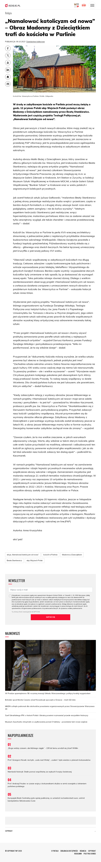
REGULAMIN (78, 853)
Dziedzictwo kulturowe (35, 42)
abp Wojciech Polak (35, 560)
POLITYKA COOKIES (90, 853)
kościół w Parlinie (50, 555)
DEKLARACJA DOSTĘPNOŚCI (69, 850)
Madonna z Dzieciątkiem (72, 555)
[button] (95, 831)
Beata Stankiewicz (14, 560)
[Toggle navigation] (92, 5)
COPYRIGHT (92, 850)
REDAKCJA (83, 850)
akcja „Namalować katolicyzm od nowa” (23, 555)
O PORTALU (55, 850)
